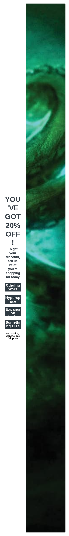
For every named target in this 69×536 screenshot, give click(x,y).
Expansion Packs (13, 311)
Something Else (12, 324)
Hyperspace (12, 299)
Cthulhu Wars (13, 287)
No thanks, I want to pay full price (13, 333)
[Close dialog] (67, 2)
